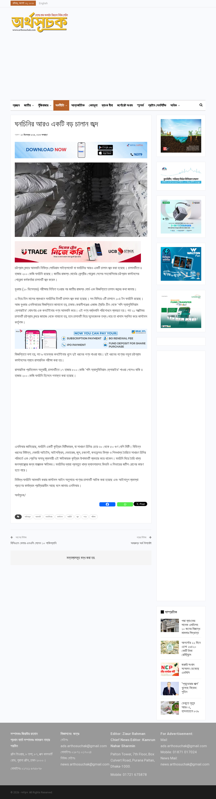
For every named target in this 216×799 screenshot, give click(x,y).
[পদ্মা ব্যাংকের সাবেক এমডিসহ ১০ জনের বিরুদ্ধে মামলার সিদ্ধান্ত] (170, 625)
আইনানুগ (28, 517)
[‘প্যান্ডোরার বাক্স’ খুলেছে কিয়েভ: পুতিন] (170, 688)
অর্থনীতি (59, 105)
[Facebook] (107, 504)
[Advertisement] (111, 64)
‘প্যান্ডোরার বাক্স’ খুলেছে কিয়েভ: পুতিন (190, 688)
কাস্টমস (60, 517)
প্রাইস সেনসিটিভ (157, 105)
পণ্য (85, 517)
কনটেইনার (49, 517)
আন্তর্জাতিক (78, 105)
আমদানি (38, 517)
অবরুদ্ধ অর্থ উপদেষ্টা (141, 543)
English (43, 3)
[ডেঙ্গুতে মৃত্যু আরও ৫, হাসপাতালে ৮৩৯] (170, 708)
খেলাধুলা (93, 105)
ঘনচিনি (70, 517)
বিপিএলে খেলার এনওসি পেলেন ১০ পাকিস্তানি (34, 543)
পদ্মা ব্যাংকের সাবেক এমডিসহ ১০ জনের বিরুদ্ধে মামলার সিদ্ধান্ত (191, 627)
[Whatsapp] (125, 504)
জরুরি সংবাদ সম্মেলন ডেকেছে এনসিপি (190, 669)
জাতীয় (27, 105)
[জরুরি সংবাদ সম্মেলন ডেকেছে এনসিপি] (170, 669)
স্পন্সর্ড (140, 105)
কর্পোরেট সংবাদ (125, 105)
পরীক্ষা (93, 517)
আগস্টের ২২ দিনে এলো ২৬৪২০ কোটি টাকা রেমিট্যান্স (191, 649)
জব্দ (78, 517)
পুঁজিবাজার (43, 105)
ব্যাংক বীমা (107, 105)
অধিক (173, 105)
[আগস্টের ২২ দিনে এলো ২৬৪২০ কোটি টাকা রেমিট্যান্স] (170, 647)
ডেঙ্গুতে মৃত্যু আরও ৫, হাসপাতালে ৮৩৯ (190, 707)
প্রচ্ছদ (16, 105)
